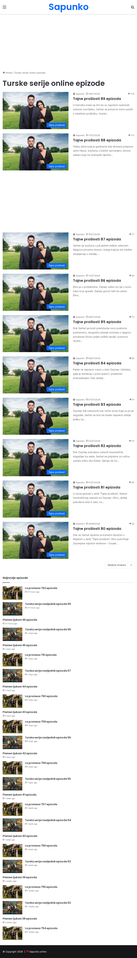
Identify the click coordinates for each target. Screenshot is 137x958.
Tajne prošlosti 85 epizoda (97, 321)
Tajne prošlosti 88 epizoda (97, 140)
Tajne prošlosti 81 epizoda (96, 487)
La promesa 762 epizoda (41, 588)
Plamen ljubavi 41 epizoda (19, 794)
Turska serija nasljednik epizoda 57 (48, 671)
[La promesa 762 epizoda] (12, 593)
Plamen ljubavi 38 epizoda (20, 918)
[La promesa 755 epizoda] (12, 892)
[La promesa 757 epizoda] (12, 809)
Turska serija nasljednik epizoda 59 (48, 604)
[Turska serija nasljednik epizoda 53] (12, 866)
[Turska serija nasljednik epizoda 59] (12, 609)
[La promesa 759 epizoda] (12, 726)
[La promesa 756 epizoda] (12, 850)
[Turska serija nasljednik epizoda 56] (12, 742)
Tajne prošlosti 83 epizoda (97, 404)
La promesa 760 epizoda (41, 696)
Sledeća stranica (117, 565)
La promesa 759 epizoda (41, 721)
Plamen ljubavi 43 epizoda (20, 712)
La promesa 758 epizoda (41, 763)
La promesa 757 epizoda (41, 804)
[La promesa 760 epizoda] (12, 701)
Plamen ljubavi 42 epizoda (20, 753)
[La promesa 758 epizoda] (12, 768)
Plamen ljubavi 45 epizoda (20, 645)
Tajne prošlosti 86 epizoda (97, 280)
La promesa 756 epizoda (41, 845)
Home (8, 72)
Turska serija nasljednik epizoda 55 (48, 779)
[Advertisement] (68, 42)
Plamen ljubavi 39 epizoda (20, 877)
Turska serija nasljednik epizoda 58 (48, 629)
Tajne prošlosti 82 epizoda (97, 445)
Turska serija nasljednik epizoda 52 (48, 903)
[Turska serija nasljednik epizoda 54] (12, 825)
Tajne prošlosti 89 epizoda (97, 98)
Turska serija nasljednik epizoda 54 (48, 820)
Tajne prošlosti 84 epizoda (97, 363)
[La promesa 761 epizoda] (12, 659)
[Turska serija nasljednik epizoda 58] (12, 634)
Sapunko (80, 93)
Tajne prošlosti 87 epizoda (97, 239)
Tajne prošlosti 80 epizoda (97, 528)
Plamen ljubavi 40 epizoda (20, 836)
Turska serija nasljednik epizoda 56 (48, 737)
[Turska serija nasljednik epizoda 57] (12, 675)
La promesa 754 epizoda (41, 928)
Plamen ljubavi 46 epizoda (20, 620)
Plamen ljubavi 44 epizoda (20, 686)
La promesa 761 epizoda (41, 655)
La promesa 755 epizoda (41, 887)
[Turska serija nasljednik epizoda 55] (12, 783)
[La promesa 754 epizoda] (12, 933)
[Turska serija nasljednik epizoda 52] (12, 907)
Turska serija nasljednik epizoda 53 (48, 861)
